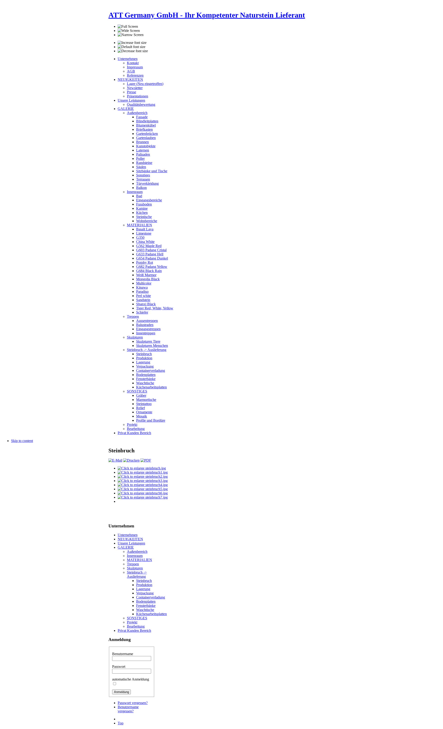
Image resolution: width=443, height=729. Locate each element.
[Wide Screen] (129, 31)
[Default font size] (131, 47)
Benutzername (122, 654)
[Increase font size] (132, 43)
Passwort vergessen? (133, 703)
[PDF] (146, 460)
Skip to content (22, 441)
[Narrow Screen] (131, 35)
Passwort (118, 667)
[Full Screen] (128, 26)
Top (120, 723)
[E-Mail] (115, 460)
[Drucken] (131, 460)
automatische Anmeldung (130, 679)
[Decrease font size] (133, 51)
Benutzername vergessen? (128, 709)
